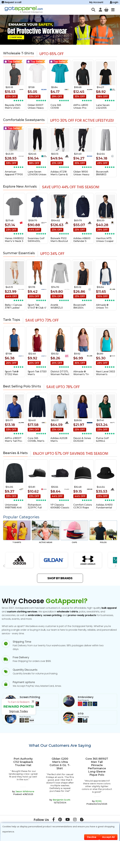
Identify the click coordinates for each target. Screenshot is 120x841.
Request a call (13, 2)
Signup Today (18, 711)
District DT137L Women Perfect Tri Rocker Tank (59, 374)
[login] (100, 9)
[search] (93, 9)
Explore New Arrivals (20, 186)
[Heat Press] (27, 721)
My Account (96, 2)
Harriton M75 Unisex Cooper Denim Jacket (105, 241)
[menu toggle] (112, 10)
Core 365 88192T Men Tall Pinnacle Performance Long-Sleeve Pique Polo (96, 766)
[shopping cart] (106, 9)
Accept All (108, 837)
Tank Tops (11, 320)
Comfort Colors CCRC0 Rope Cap (82, 507)
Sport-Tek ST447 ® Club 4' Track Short (37, 308)
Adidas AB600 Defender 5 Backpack (81, 241)
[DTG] (82, 721)
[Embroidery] (87, 705)
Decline (91, 837)
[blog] (81, 820)
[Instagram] (75, 820)
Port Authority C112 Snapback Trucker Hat (23, 762)
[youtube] (67, 820)
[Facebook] (53, 820)
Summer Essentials (19, 253)
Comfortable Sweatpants (24, 120)
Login (115, 2)
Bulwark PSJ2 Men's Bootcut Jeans (59, 241)
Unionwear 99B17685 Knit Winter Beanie (13, 507)
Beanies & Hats (15, 453)
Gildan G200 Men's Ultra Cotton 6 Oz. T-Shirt (60, 763)
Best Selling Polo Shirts (22, 386)
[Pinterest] (60, 820)
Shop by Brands (60, 578)
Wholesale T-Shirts (18, 53)
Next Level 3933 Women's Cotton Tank (105, 374)
